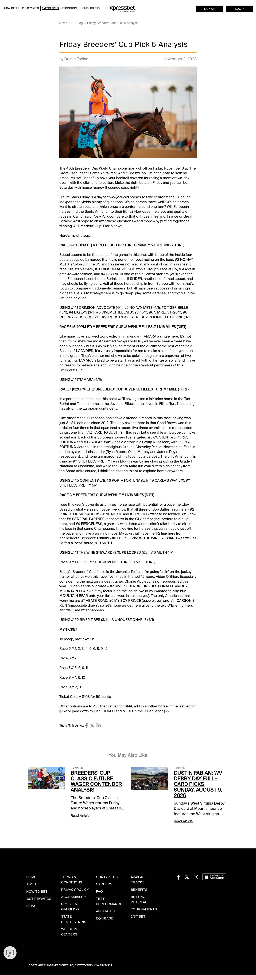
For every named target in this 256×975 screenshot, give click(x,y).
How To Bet (11, 8)
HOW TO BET (37, 891)
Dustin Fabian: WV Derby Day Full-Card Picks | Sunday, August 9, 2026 (198, 784)
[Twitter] (92, 725)
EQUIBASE (104, 918)
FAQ (99, 891)
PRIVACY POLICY (75, 889)
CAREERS (104, 884)
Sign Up (209, 9)
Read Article (80, 815)
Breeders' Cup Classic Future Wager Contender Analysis (96, 781)
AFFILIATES (105, 911)
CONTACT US (107, 877)
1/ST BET (138, 916)
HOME (31, 877)
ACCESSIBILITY (73, 897)
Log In (240, 9)
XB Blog (77, 23)
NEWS (31, 906)
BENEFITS (139, 889)
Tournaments (90, 8)
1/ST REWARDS (38, 898)
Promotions (70, 8)
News (63, 23)
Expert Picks (50, 8)
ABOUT (32, 884)
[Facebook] (86, 725)
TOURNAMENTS (144, 909)
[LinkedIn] (98, 725)
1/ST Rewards (30, 8)
